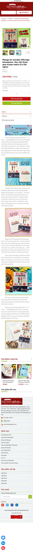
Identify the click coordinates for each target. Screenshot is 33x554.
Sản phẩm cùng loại (9, 359)
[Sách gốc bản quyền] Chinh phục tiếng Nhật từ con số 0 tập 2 (8, 381)
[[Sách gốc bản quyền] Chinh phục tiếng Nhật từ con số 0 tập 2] (9, 371)
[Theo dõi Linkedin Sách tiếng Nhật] (16, 505)
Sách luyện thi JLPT (6, 435)
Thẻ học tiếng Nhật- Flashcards (9, 445)
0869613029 (7, 421)
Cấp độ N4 (4, 480)
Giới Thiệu (3, 455)
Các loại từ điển (5, 442)
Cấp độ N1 (4, 473)
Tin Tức (3, 458)
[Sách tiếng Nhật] (11, 401)
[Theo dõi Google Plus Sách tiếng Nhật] (2, 505)
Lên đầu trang (16, 517)
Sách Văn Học (4, 452)
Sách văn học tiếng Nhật (7, 460)
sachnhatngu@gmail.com (10, 424)
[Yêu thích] (29, 29)
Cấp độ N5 (4, 483)
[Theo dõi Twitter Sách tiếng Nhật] (7, 505)
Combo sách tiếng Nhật (7, 437)
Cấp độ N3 (4, 478)
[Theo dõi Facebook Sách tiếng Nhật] (12, 505)
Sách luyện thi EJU (6, 447)
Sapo (20, 513)
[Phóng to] (29, 47)
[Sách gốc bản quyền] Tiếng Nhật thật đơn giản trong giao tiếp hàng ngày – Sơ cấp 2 (24, 381)
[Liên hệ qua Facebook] (3, 538)
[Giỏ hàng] (20, 12)
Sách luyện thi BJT (6, 450)
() (25, 12)
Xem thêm (31, 359)
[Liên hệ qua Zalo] (3, 543)
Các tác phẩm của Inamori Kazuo (9, 463)
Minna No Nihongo (6, 440)
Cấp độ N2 (4, 475)
